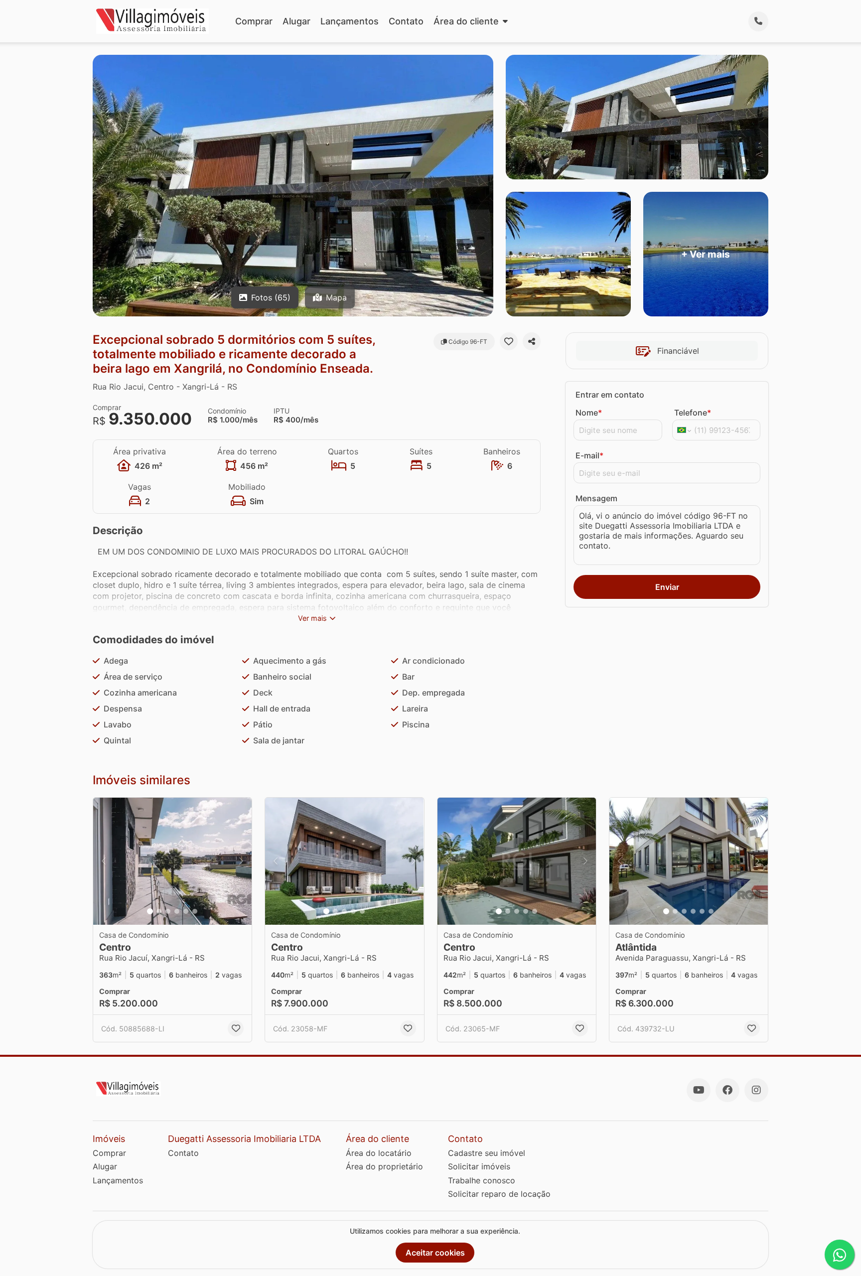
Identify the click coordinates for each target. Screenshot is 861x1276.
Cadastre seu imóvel (486, 1153)
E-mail (589, 455)
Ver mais (312, 618)
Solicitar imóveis (479, 1166)
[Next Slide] (241, 861)
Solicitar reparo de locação (499, 1194)
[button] (172, 861)
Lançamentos (349, 21)
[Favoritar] (509, 341)
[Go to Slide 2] (158, 911)
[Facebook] (727, 1090)
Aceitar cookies (435, 1253)
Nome (588, 413)
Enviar (667, 587)
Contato (406, 21)
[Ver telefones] (758, 21)
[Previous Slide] (103, 861)
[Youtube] (699, 1090)
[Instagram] (756, 1090)
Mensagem (596, 498)
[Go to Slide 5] (185, 911)
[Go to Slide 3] (167, 911)
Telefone (692, 413)
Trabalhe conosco (481, 1180)
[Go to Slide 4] (176, 911)
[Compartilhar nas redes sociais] (532, 341)
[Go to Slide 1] (150, 911)
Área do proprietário (384, 1166)
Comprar (254, 21)
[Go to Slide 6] (194, 911)
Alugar (296, 21)
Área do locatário (379, 1153)
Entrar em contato (609, 395)
